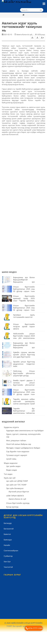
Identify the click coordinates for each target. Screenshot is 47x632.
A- (32, 37)
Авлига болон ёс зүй (24, 34)
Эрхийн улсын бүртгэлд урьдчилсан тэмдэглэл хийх (24, 363)
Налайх (7, 545)
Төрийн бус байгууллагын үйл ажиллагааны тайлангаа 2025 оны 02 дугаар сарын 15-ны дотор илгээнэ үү (24, 414)
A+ (42, 37)
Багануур (8, 523)
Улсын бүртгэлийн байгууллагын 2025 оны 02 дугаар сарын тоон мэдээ (24, 308)
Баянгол (7, 534)
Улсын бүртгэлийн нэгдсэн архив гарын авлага (24, 326)
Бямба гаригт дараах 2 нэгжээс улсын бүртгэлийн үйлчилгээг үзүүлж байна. (24, 383)
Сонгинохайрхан (11, 550)
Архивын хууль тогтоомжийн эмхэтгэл (24, 316)
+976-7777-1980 (35, 628)
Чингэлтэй (8, 567)
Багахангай (9, 528)
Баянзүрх (8, 539)
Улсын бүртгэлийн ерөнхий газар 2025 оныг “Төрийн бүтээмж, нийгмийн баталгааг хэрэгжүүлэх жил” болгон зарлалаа (24, 302)
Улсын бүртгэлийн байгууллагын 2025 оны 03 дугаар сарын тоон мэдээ (24, 290)
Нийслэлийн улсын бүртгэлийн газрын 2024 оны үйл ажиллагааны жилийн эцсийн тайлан (24, 336)
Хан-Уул (7, 561)
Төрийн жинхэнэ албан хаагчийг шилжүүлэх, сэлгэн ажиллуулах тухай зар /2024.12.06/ (24, 402)
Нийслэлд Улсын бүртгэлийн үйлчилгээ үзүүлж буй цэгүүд (24, 373)
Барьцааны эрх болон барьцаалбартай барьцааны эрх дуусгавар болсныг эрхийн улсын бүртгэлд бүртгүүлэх (24, 283)
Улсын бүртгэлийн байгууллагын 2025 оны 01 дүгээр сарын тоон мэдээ (24, 393)
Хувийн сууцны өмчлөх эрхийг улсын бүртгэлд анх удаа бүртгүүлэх (24, 354)
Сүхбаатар (8, 556)
